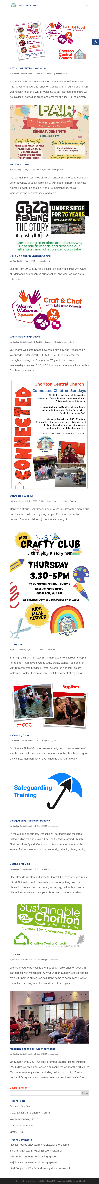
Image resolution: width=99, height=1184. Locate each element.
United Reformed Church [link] (74, 1181)
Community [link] (50, 74)
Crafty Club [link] (16, 644)
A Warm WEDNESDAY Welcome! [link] (28, 68)
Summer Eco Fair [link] (19, 164)
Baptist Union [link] (52, 1181)
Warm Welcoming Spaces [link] (25, 336)
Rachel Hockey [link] (18, 501)
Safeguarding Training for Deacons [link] (30, 820)
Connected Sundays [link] (22, 495)
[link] (95, 42)
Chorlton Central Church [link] (22, 74)
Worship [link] (73, 501)
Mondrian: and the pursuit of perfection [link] (33, 1048)
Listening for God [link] (20, 863)
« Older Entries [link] (18, 1087)
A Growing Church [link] (20, 735)
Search (85, 1093)
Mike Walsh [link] (16, 1156)
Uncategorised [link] (57, 170)
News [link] (65, 74)
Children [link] (42, 501)
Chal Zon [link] (16, 170)
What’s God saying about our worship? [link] (50, 1168)
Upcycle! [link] (15, 954)
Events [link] (59, 74)
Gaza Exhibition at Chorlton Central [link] (30, 255)
